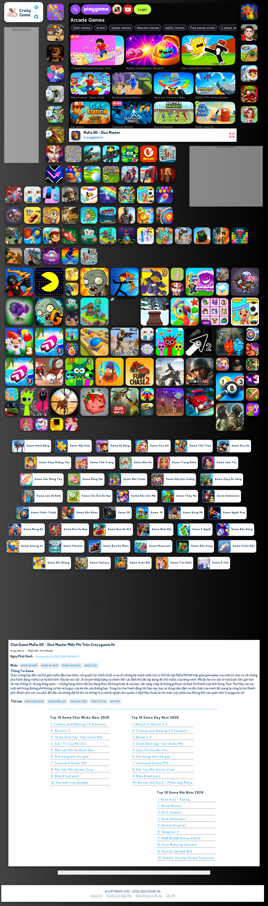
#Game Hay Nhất (49, 665)
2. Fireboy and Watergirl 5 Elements (161, 731)
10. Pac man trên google (69, 782)
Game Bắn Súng (78, 701)
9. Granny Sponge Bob (175, 851)
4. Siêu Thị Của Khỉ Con (69, 744)
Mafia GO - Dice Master (40, 650)
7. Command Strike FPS (69, 763)
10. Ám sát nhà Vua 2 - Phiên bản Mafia (162, 782)
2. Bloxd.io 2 (60, 731)
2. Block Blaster (170, 806)
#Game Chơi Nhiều (71, 665)
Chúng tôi (96, 895)
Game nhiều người (34, 701)
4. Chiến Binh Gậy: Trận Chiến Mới (158, 744)
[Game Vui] (36, 7)
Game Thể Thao (99, 701)
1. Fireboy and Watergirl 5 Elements (78, 724)
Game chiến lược (57, 701)
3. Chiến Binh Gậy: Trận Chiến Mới (76, 737)
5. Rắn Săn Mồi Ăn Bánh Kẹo (72, 750)
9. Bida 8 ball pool (65, 776)
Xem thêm (115, 701)
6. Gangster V (168, 832)
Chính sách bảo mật (119, 895)
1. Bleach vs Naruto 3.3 (150, 724)
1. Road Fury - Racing (174, 799)
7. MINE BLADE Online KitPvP (179, 838)
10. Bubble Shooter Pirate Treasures (186, 858)
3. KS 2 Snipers (170, 812)
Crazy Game (14, 5)
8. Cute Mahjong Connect (177, 845)
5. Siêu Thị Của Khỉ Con (151, 750)
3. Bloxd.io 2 (142, 737)
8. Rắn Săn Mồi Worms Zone (72, 769)
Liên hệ (170, 895)
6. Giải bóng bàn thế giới (70, 757)
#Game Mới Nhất (29, 665)
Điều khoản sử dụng (149, 895)
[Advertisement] (21, 95)
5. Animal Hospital (172, 825)
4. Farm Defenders (172, 819)
